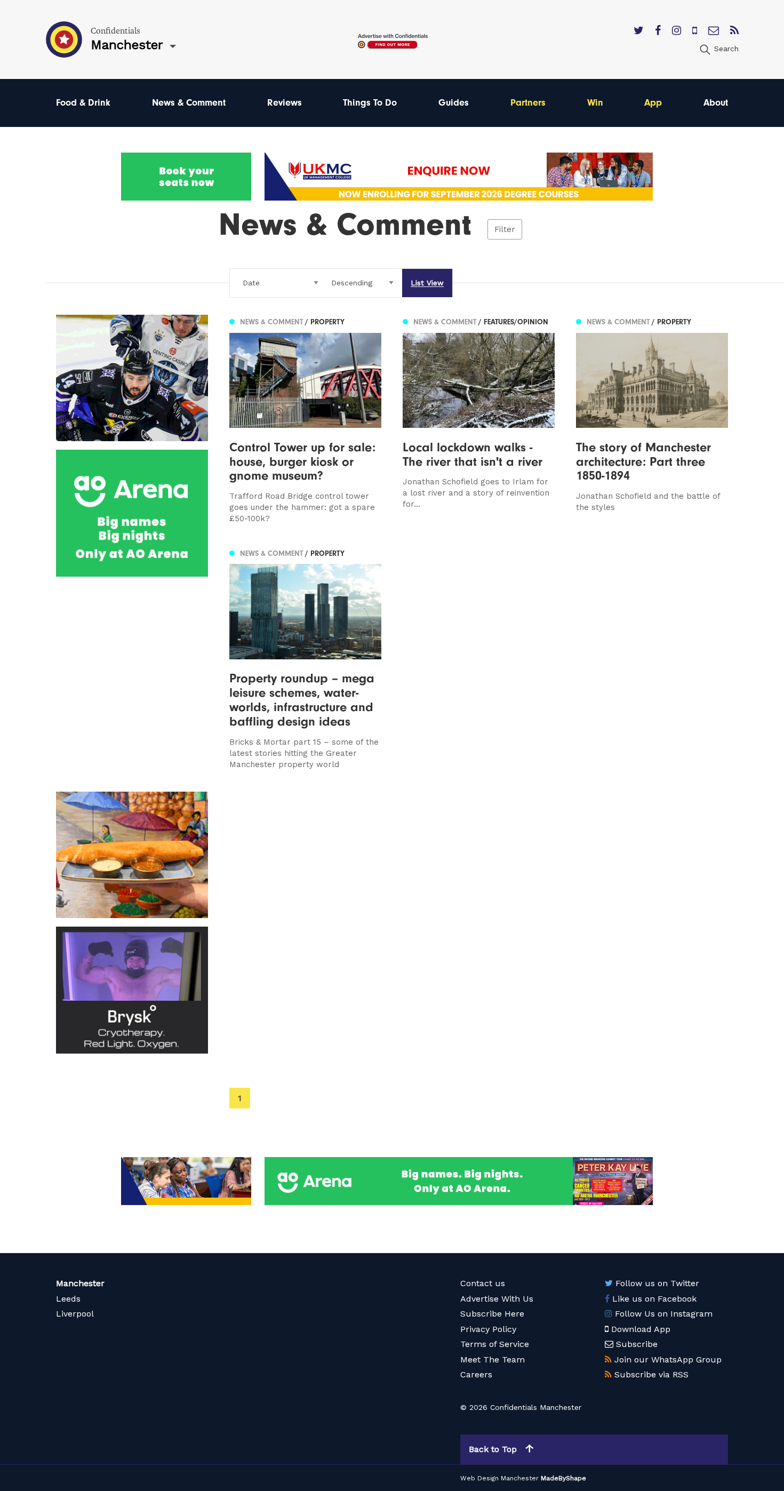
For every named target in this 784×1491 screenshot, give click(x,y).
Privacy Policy (488, 1329)
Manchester (80, 1283)
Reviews (284, 102)
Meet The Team (492, 1359)
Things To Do (370, 102)
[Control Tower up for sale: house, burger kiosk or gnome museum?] (305, 420)
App (653, 102)
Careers (476, 1374)
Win (595, 102)
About (715, 102)
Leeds (68, 1299)
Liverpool (75, 1314)
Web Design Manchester (499, 1478)
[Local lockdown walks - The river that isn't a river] (478, 420)
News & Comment (189, 102)
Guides (453, 102)
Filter (504, 229)
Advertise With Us (496, 1299)
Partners (528, 102)
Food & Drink (83, 102)
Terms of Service (494, 1344)
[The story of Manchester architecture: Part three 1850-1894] (652, 420)
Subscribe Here (492, 1314)
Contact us (482, 1283)
